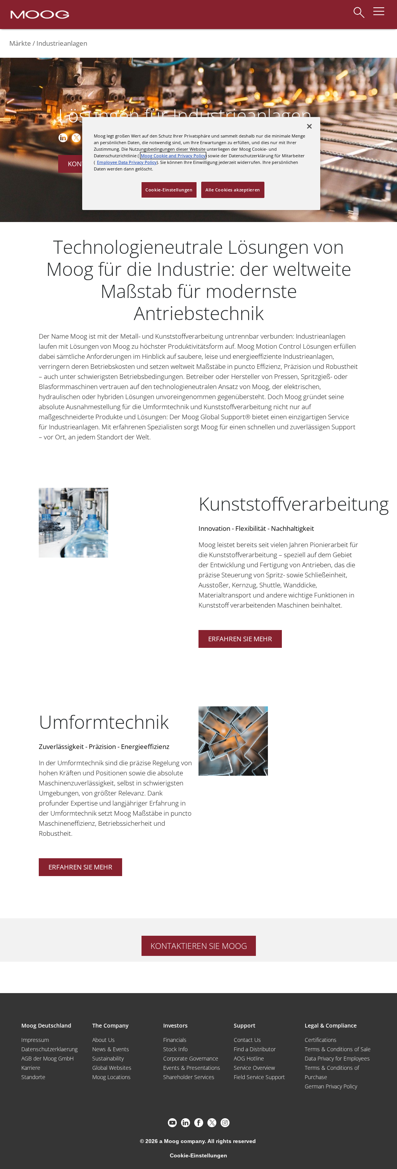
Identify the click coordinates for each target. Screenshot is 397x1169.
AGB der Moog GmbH (47, 1058)
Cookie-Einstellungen (198, 1155)
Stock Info (175, 1049)
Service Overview (254, 1067)
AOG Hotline (249, 1058)
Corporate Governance (190, 1058)
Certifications (321, 1039)
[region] (201, 163)
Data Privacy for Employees (337, 1058)
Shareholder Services (188, 1077)
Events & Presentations (191, 1067)
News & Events (110, 1049)
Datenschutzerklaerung (49, 1049)
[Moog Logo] (39, 14)
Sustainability (108, 1058)
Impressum (35, 1039)
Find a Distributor (255, 1049)
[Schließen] (309, 126)
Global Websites (111, 1067)
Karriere (30, 1067)
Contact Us (247, 1039)
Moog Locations (111, 1077)
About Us (103, 1039)
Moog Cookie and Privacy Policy (173, 155)
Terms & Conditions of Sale (338, 1049)
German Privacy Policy (331, 1086)
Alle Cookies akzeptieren (232, 190)
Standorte (33, 1077)
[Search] (359, 8)
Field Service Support (259, 1077)
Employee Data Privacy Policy (127, 162)
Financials (174, 1039)
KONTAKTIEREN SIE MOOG (198, 945)
